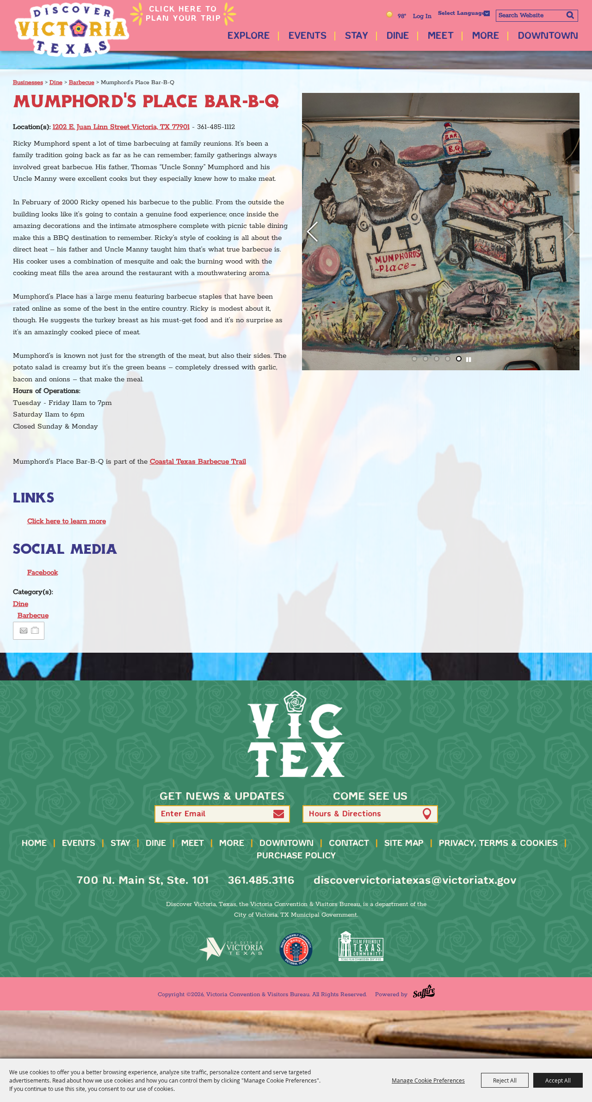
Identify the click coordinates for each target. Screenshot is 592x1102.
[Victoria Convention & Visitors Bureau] (72, 30)
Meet (441, 36)
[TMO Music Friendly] (296, 949)
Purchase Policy (296, 856)
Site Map (404, 843)
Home (34, 843)
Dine (398, 36)
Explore (249, 36)
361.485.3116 (261, 880)
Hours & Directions (345, 814)
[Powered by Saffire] (424, 991)
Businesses (28, 82)
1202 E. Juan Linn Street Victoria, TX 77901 (121, 126)
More (486, 36)
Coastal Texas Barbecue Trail (198, 461)
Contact (349, 843)
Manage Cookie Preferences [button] (428, 1080)
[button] (568, 231)
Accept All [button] (558, 1080)
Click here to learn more (66, 521)
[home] (296, 734)
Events (308, 36)
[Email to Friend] (23, 630)
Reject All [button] (505, 1080)
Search (570, 15)
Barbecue (81, 82)
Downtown (548, 36)
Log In (422, 16)
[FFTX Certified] (360, 946)
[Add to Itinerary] (35, 630)
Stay (356, 36)
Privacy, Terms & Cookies (498, 843)
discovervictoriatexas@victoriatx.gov (415, 880)
